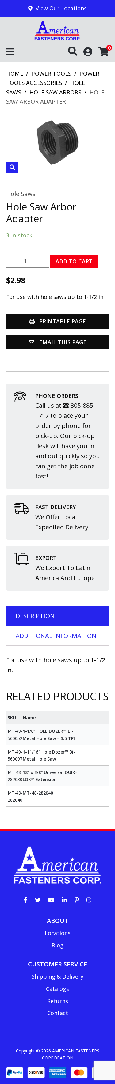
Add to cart (74, 261)
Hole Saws (21, 194)
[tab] (57, 616)
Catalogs (57, 988)
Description (35, 616)
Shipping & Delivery (57, 976)
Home (14, 73)
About (57, 920)
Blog (57, 945)
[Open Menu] (10, 52)
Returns (57, 1001)
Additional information (56, 636)
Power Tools (51, 73)
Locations (58, 933)
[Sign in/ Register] (87, 51)
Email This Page (61, 342)
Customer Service (57, 964)
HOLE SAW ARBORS (55, 92)
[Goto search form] (75, 51)
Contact (57, 1013)
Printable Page (62, 321)
